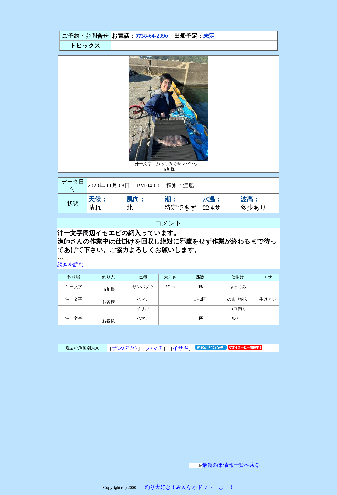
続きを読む (70, 264)
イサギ (181, 348)
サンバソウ (125, 348)
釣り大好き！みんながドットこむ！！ (189, 487)
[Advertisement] (168, 14)
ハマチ (155, 348)
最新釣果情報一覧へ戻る (231, 465)
